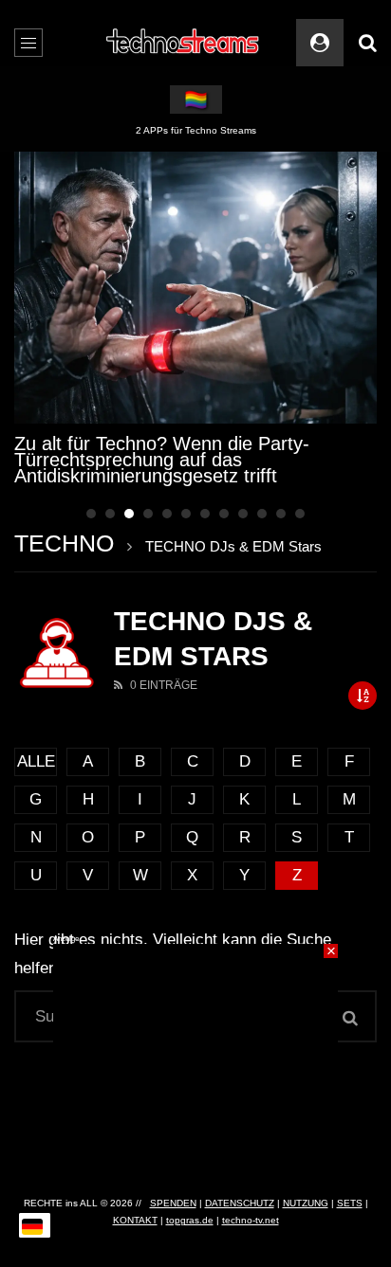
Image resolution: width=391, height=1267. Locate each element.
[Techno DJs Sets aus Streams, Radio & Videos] (183, 42)
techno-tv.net (250, 1220)
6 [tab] (186, 513)
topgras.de (190, 1220)
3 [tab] (129, 513)
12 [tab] (300, 513)
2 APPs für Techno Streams (196, 130)
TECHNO (64, 543)
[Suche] (367, 42)
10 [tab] (262, 513)
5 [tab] (167, 513)
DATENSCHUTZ (239, 1203)
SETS (350, 1203)
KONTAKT (135, 1220)
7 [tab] (205, 513)
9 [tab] (243, 513)
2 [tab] (110, 513)
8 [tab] (224, 513)
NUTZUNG (305, 1203)
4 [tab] (148, 513)
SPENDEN (173, 1203)
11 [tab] (281, 513)
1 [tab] (91, 513)
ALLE (36, 761)
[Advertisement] (195, 1062)
